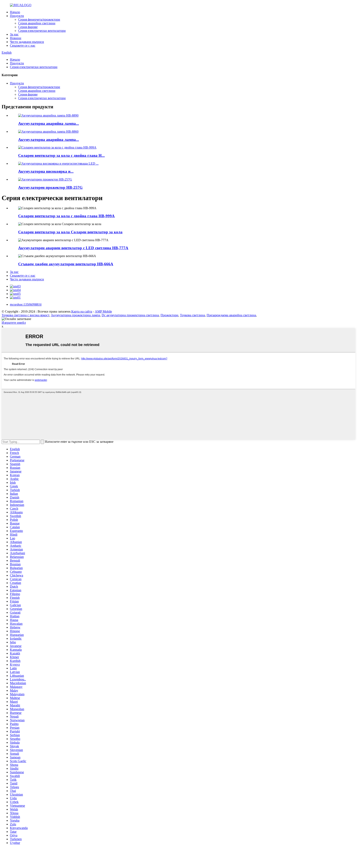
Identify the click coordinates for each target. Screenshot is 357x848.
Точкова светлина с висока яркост (25, 315)
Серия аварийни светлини (36, 23)
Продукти (17, 16)
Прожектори (169, 315)
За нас (14, 34)
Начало (15, 12)
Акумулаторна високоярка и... (46, 171)
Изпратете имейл (14, 322)
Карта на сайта (81, 311)
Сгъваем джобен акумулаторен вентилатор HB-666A (65, 264)
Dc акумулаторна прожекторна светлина (130, 315)
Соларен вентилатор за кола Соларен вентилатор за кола (70, 232)
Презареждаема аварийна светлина (231, 315)
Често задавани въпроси (27, 42)
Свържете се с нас (22, 45)
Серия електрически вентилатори (42, 30)
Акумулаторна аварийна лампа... (48, 123)
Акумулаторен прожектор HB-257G (50, 187)
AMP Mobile (103, 311)
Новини (15, 38)
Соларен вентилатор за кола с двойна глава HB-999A (66, 216)
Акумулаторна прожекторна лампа (75, 315)
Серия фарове (28, 27)
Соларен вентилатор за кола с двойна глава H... (61, 155)
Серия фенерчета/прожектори (39, 19)
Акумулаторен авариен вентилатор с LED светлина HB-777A (73, 248)
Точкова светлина (192, 315)
